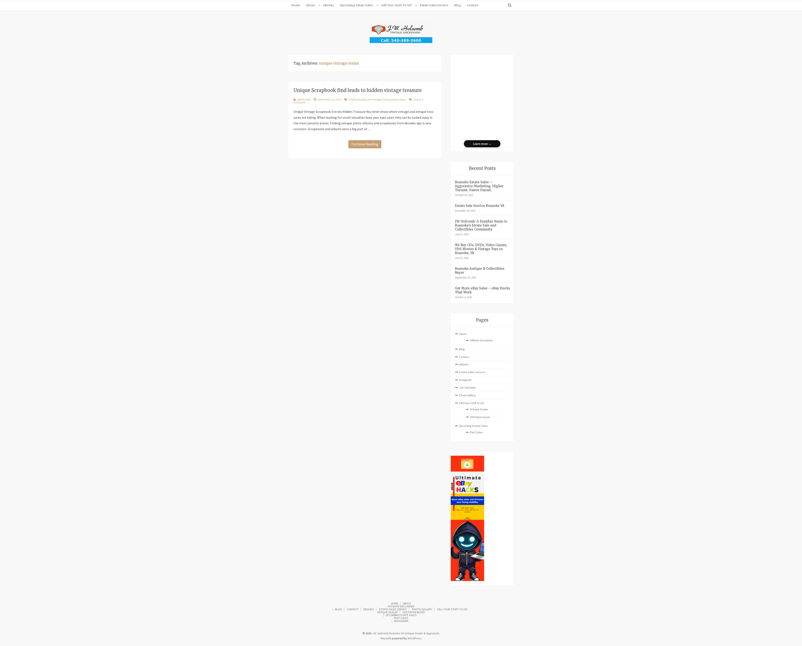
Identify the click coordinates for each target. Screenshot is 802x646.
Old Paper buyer (480, 417)
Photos (357, 99)
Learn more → (482, 144)
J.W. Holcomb (467, 387)
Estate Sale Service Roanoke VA (479, 206)
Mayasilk (386, 638)
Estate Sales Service (434, 5)
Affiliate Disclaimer (481, 340)
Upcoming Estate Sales (356, 5)
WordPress (415, 638)
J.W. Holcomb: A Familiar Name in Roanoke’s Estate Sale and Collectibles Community (481, 225)
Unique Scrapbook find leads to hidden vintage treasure (357, 90)
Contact (472, 5)
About (310, 5)
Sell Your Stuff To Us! (396, 5)
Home (295, 5)
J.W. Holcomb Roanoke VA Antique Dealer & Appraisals (405, 633)
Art (350, 99)
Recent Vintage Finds (376, 99)
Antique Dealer (479, 409)
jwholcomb (304, 99)
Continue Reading (365, 144)
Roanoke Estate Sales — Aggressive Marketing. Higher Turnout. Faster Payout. (479, 186)
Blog (457, 5)
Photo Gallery (467, 395)
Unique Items (398, 99)
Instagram (465, 380)
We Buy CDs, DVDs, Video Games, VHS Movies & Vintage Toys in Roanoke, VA (481, 249)
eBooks (328, 5)
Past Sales (476, 432)
